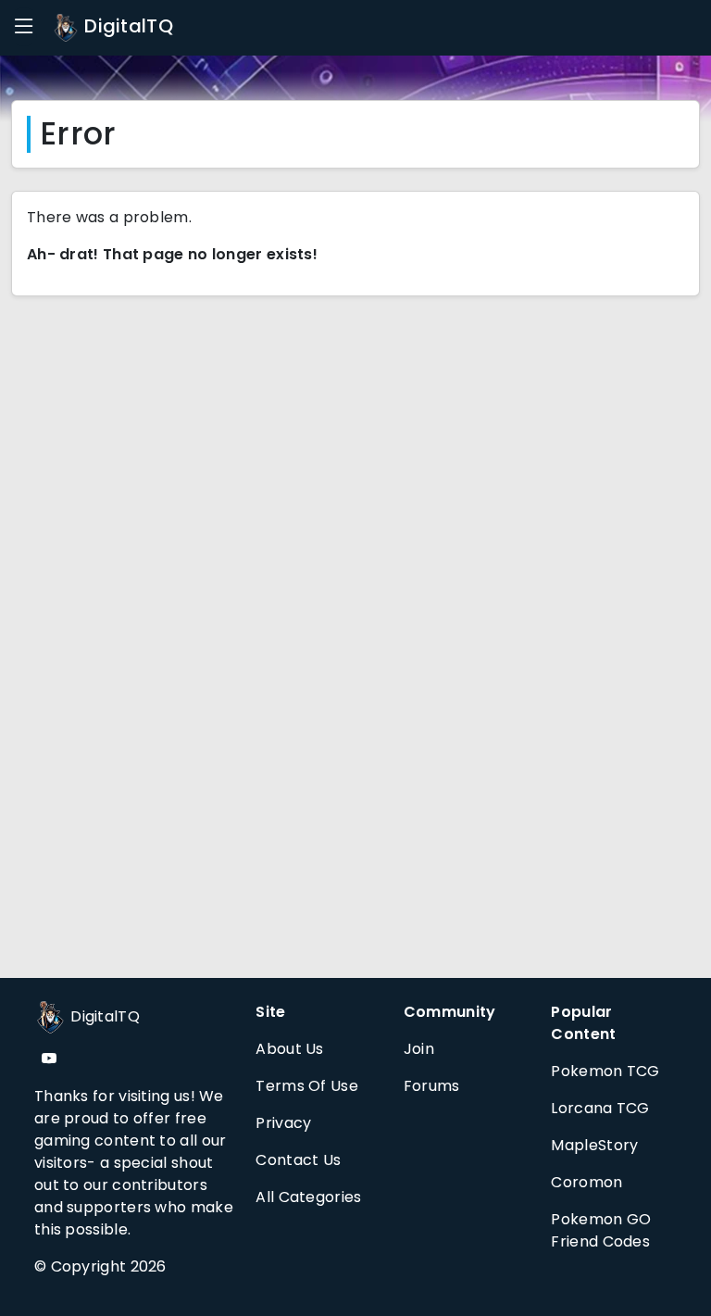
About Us (289, 1048)
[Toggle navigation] (24, 26)
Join (419, 1048)
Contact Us (298, 1160)
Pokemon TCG (605, 1071)
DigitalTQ (126, 26)
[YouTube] (49, 1059)
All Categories (308, 1197)
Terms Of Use (307, 1086)
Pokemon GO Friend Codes (601, 1230)
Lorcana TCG (600, 1108)
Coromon (586, 1182)
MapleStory (594, 1145)
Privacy (283, 1123)
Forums (432, 1086)
